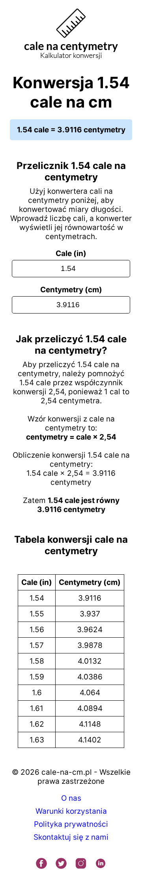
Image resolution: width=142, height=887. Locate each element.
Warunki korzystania (71, 811)
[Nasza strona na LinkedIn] (100, 864)
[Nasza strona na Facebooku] (41, 864)
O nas (71, 798)
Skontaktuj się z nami (71, 837)
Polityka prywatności (71, 824)
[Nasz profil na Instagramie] (81, 864)
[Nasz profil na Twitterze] (61, 864)
